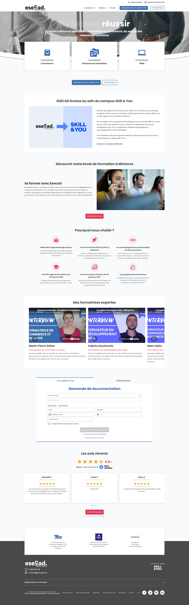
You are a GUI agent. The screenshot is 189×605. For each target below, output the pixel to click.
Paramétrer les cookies (71, 91)
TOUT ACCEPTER (121, 91)
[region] (95, 78)
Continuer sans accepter (70, 64)
